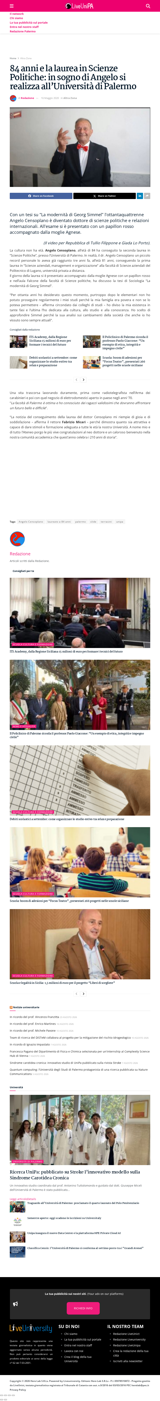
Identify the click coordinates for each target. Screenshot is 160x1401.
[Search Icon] (148, 6)
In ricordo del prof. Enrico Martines (33, 1024)
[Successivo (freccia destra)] (5, 1399)
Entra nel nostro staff (24, 27)
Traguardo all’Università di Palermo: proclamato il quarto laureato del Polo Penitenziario (83, 1203)
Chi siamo (16, 18)
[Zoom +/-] (13, 1395)
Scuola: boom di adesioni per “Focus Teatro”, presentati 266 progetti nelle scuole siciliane (123, 362)
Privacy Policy (18, 1389)
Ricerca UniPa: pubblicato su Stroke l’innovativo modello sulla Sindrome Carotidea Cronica (75, 1175)
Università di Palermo (27, 1161)
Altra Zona (26, 58)
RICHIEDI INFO (83, 1308)
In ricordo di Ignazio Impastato (30, 1044)
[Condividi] (5, 1395)
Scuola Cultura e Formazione (33, 644)
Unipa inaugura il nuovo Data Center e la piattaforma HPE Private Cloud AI (74, 1233)
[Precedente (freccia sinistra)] (1, 1399)
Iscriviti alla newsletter (128, 1361)
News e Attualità (24, 726)
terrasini (106, 521)
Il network (17, 14)
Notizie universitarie (26, 1007)
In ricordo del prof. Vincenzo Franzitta (34, 1017)
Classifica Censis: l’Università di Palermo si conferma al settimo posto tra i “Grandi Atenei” (85, 1248)
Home (13, 58)
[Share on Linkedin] (140, 196)
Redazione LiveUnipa (126, 1345)
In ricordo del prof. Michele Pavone (33, 1030)
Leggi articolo (23, 1199)
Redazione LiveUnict (126, 1334)
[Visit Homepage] (79, 6)
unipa (119, 521)
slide (93, 521)
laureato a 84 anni (59, 521)
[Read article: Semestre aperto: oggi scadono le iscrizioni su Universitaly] (17, 1222)
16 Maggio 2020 (50, 98)
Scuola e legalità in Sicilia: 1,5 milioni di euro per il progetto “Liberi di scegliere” (62, 983)
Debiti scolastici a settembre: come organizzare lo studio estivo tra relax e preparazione (53, 362)
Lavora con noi (73, 1351)
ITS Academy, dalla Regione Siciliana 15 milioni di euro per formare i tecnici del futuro (50, 341)
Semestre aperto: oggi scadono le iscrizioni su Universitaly (64, 1218)
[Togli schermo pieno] (9, 1395)
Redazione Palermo (23, 31)
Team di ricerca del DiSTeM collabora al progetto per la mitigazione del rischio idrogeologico (70, 1037)
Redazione (27, 98)
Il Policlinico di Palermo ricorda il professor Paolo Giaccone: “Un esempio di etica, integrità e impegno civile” (125, 343)
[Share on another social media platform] (147, 196)
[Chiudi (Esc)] (1, 1395)
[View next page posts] (83, 379)
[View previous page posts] (76, 379)
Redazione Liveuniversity (129, 1339)
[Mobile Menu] (11, 6)
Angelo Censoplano (31, 521)
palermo (80, 521)
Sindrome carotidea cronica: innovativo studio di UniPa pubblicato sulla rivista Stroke (65, 1063)
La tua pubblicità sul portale (29, 22)
